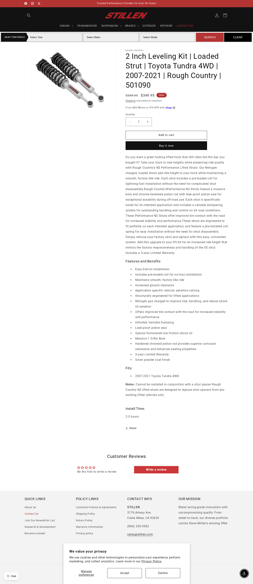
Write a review (156, 469)
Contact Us (32, 513)
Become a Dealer (35, 533)
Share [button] (133, 428)
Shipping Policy (85, 513)
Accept (124, 573)
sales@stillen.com (140, 534)
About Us (30, 507)
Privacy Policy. (152, 561)
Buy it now (166, 145)
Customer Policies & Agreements (96, 507)
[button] (29, 15)
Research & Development (40, 526)
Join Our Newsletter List (40, 520)
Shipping (131, 100)
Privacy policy (84, 533)
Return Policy (84, 520)
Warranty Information (89, 526)
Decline (163, 573)
